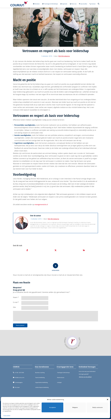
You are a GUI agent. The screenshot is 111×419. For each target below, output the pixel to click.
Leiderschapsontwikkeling (42, 387)
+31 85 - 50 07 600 (19, 372)
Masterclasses (60, 377)
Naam (15, 297)
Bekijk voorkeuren (97, 407)
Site (14, 307)
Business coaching (40, 372)
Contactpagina (18, 382)
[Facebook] (27, 250)
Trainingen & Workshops (63, 372)
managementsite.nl (41, 204)
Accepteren (52, 407)
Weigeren (75, 407)
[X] (55, 250)
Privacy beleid (6, 415)
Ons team (17, 387)
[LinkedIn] (84, 250)
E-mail (15, 302)
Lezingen (59, 382)
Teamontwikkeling (40, 377)
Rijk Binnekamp (64, 56)
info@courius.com (19, 377)
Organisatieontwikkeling (41, 382)
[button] (107, 399)
